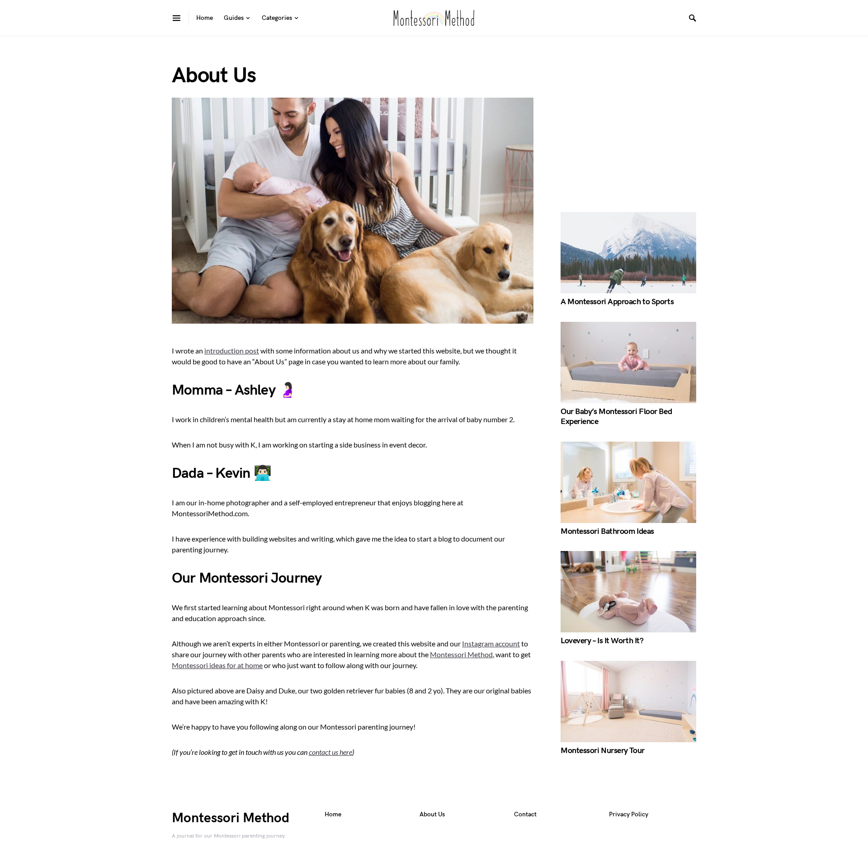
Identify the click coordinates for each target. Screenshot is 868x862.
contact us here (330, 752)
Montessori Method (461, 654)
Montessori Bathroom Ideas (607, 531)
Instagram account (491, 643)
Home (333, 814)
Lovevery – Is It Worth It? (602, 640)
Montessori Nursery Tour (603, 750)
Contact (525, 814)
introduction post (231, 350)
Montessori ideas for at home (217, 665)
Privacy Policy (628, 814)
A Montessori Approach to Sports (617, 301)
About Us (432, 814)
